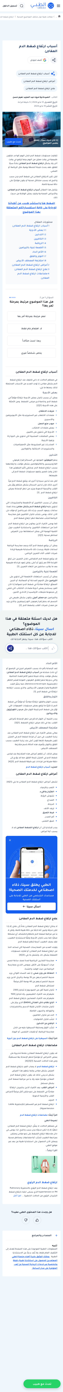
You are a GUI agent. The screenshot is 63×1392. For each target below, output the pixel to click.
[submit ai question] (10, 648)
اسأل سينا (34, 906)
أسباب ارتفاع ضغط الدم (38, 767)
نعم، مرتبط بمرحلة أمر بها (31, 316)
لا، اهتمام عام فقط (31, 328)
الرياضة (39, 243)
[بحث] (21, 6)
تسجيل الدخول (10, 5)
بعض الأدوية (36, 230)
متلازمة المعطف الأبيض (29, 260)
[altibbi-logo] (42, 5)
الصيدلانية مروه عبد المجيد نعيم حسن (31, 97)
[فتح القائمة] (57, 5)
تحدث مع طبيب (13, 141)
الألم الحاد (37, 252)
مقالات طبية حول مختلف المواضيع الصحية (35, 16)
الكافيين (38, 238)
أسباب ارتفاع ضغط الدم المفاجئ (34, 73)
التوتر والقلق (36, 256)
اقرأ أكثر (17, 1195)
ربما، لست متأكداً (31, 340)
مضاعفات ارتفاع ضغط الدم (33, 1115)
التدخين (39, 234)
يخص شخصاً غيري (31, 353)
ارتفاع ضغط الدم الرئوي (42, 1182)
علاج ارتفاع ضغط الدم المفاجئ (40, 88)
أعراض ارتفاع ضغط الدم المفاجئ (39, 81)
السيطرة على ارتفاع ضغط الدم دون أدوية (27, 1038)
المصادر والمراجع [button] (42, 1235)
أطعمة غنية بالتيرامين (31, 247)
